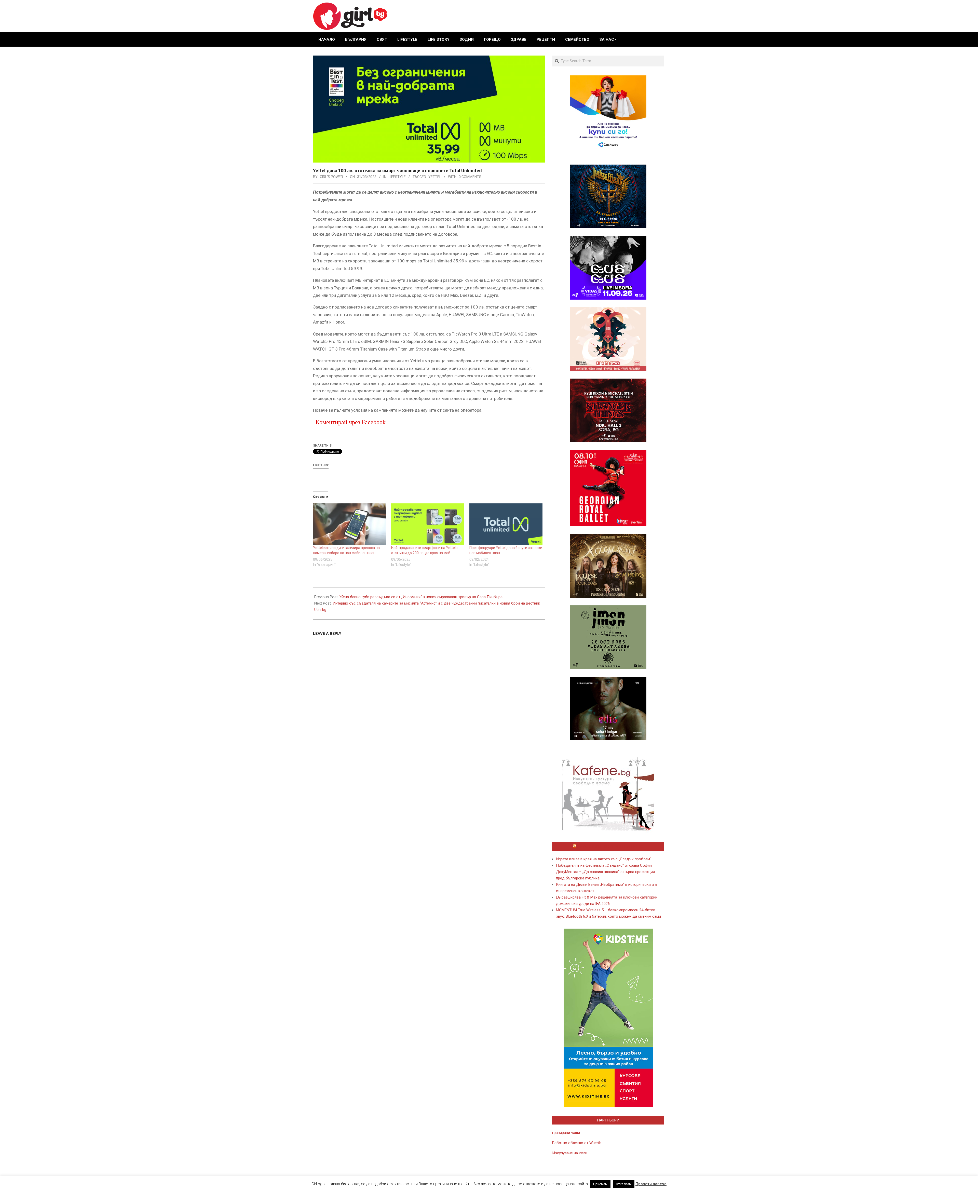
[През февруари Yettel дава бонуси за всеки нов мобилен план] (505, 524)
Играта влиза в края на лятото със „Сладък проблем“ (603, 859)
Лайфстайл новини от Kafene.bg (610, 846)
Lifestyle (397, 177)
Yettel (434, 177)
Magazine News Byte (483, 1183)
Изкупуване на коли (569, 1153)
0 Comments (470, 177)
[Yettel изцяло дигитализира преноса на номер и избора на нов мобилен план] (349, 524)
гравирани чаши (566, 1132)
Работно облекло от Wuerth (576, 1143)
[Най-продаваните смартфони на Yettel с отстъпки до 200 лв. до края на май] (427, 524)
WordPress (523, 1183)
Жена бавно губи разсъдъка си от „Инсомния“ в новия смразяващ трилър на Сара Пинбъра (420, 597)
